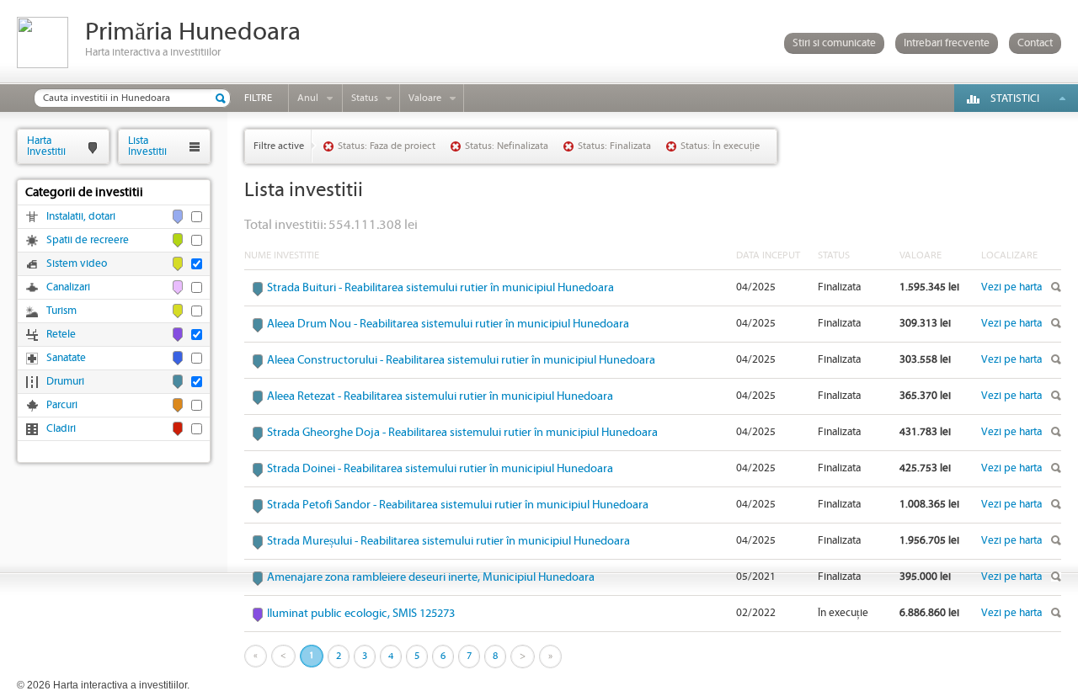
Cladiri (61, 429)
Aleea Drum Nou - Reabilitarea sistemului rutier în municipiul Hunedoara (448, 324)
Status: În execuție (720, 146)
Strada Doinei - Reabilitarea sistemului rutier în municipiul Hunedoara (440, 469)
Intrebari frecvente (947, 43)
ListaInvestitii (147, 146)
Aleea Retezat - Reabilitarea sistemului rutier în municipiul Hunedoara (440, 396)
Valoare (424, 98)
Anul (307, 98)
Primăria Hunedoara (193, 32)
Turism (61, 311)
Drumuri (65, 381)
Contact (1035, 43)
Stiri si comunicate (834, 43)
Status (364, 98)
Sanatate (66, 358)
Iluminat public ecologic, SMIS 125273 (361, 613)
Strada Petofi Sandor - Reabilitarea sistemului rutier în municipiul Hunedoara (457, 505)
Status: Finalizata (614, 146)
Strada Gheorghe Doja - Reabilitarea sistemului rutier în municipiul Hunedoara (462, 433)
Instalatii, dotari (80, 216)
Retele (61, 334)
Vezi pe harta (1011, 287)
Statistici (1014, 99)
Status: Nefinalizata (506, 146)
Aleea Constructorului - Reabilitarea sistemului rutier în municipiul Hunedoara (461, 360)
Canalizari (68, 287)
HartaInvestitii (46, 146)
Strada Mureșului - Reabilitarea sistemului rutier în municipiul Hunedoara (448, 541)
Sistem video (76, 264)
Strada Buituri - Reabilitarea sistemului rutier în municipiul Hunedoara (440, 288)
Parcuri (61, 405)
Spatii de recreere (87, 240)
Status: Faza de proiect (386, 146)
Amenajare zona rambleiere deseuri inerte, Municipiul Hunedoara (431, 577)
